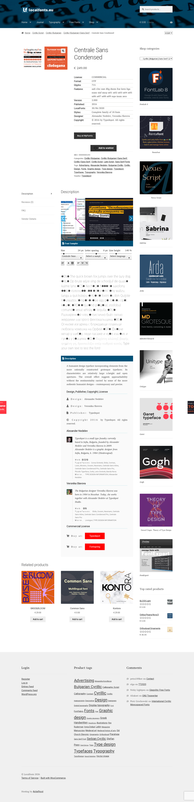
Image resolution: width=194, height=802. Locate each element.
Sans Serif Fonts (122, 162)
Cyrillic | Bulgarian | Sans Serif (76, 33)
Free (96, 711)
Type (91, 745)
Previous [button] (63, 218)
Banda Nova (111, 471)
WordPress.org (28, 694)
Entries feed (27, 686)
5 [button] (99, 238)
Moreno (83, 466)
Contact (150, 678)
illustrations (102, 723)
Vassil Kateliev (90, 756)
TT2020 (142, 684)
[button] (63, 51)
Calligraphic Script (111, 687)
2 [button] (93, 238)
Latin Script (109, 162)
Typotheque (79, 756)
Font (112, 706)
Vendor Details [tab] (28, 219)
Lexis (77, 466)
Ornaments (94, 734)
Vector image (102, 756)
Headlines (92, 723)
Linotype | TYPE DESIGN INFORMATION (100, 520)
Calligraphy (80, 693)
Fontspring (94, 546)
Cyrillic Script (38, 33)
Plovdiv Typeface (82, 471)
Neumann (98, 466)
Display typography (99, 705)
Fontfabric (79, 711)
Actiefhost (38, 791)
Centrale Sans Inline (110, 466)
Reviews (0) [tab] (27, 202)
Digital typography (81, 706)
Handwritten (81, 722)
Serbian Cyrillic (96, 738)
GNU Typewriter (150, 695)
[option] (97, 219)
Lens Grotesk (100, 471)
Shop (91, 22)
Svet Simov (84, 745)
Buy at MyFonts (85, 135)
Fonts (83, 169)
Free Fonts (74, 22)
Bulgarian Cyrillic (116, 165)
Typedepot (119, 169)
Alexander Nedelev (98, 165)
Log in (24, 683)
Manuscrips (79, 730)
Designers (112, 701)
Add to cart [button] (38, 619)
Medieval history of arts (106, 731)
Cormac (112, 463)
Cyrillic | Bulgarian (53, 33)
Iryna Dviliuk (89, 727)
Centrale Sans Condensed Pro (87, 469)
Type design (107, 169)
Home (24, 22)
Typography (54, 22)
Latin (98, 726)
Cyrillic (127, 165)
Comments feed (29, 690)
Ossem (90, 466)
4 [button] (97, 238)
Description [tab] (27, 193)
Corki (92, 471)
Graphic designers (93, 718)
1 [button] (91, 238)
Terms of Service (29, 778)
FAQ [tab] (23, 210)
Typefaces (79, 172)
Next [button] (131, 218)
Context (89, 694)
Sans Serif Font (80, 739)
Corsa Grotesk (97, 463)
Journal (40, 22)
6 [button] (101, 238)
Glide (106, 463)
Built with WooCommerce (53, 778)
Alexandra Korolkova (103, 681)
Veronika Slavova (104, 172)
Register (25, 679)
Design (77, 169)
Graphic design (94, 169)
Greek (103, 718)
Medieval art (91, 730)
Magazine (106, 727)
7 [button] (103, 238)
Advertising (84, 165)
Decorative (89, 701)
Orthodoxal (104, 734)
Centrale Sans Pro (107, 469)
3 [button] (95, 238)
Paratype (114, 734)
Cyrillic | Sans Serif (82, 162)
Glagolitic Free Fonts (159, 690)
